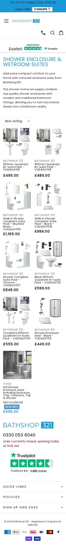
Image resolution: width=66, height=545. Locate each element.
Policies (11, 497)
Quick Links (15, 487)
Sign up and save (20, 507)
